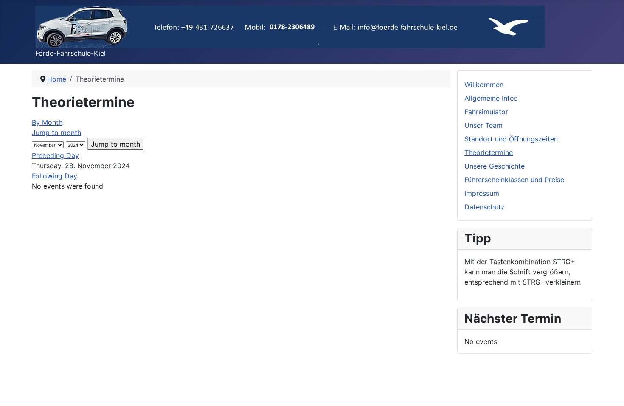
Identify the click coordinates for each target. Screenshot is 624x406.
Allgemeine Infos (490, 98)
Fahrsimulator (486, 111)
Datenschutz (484, 207)
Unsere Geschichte (494, 166)
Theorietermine (488, 152)
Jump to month (56, 132)
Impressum (481, 193)
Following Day (54, 176)
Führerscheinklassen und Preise (514, 179)
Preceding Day (55, 155)
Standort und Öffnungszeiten (511, 139)
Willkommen (483, 84)
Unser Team (483, 125)
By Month (47, 122)
